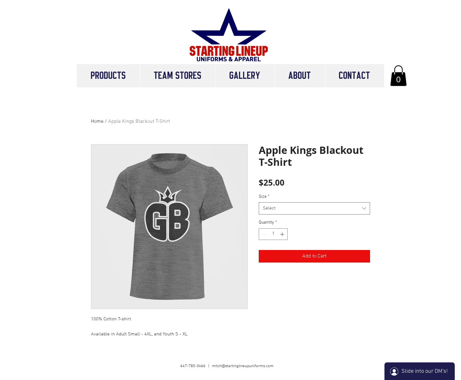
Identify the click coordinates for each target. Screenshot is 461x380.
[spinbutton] (273, 234)
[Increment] (283, 234)
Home (97, 121)
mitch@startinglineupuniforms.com (242, 366)
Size (264, 196)
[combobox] (314, 208)
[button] (177, 75)
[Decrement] (264, 234)
